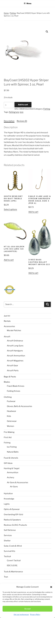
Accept (27, 609)
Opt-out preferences (21, 614)
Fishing (13, 13)
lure (21, 112)
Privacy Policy (35, 614)
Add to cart (23, 104)
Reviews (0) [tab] (22, 121)
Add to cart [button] (33, 212)
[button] (51, 587)
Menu (28, 3)
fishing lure (14, 112)
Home (6, 13)
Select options (10, 209)
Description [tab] (9, 121)
